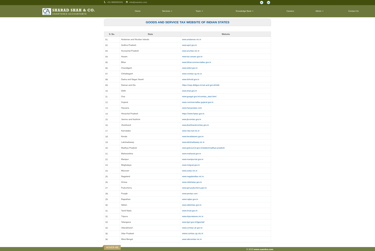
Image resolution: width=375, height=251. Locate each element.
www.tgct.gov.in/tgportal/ (193, 222)
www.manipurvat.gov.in (192, 159)
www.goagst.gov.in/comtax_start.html (199, 96)
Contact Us (353, 11)
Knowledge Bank (244, 11)
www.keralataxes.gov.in (193, 136)
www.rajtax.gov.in (190, 199)
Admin (319, 11)
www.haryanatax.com (192, 108)
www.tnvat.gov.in (189, 210)
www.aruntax (188, 51)
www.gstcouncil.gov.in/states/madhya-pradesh (203, 148)
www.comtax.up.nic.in (192, 233)
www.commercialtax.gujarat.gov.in (197, 102)
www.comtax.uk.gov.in (192, 228)
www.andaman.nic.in (191, 39)
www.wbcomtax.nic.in (192, 239)
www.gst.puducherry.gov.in (194, 188)
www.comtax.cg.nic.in (192, 73)
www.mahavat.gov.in (191, 153)
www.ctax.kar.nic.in (191, 131)
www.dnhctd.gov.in (190, 79)
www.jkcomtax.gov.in (191, 119)
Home (137, 11)
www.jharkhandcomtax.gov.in (195, 125)
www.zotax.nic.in (189, 170)
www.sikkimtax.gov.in (191, 205)
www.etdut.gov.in (190, 68)
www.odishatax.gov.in (192, 182)
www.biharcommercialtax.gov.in (196, 62)
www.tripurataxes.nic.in (192, 216)
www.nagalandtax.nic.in (193, 176)
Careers (290, 11)
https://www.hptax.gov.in (193, 113)
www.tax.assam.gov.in (192, 56)
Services (166, 11)
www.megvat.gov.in (191, 165)
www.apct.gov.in (189, 45)
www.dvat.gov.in (189, 91)
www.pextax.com (190, 193)
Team (198, 11)
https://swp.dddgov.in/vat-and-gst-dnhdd (200, 85)
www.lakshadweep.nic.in (193, 142)
